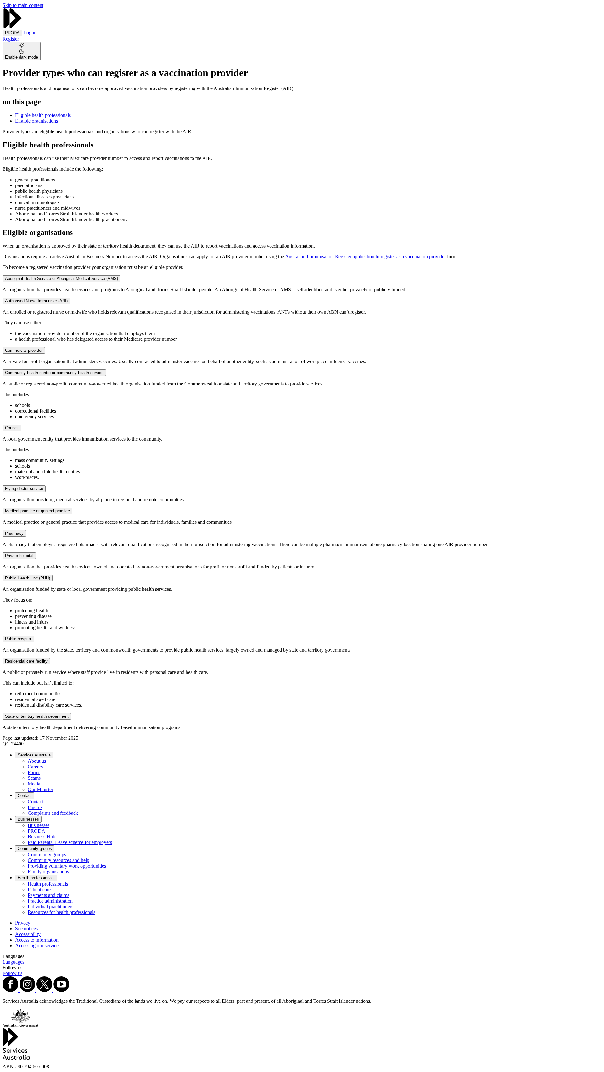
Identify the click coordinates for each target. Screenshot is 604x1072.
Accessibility (28, 934)
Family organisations (48, 871)
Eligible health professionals (43, 115)
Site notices (26, 928)
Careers (35, 766)
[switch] (22, 51)
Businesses (28, 819)
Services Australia (34, 755)
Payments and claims (48, 895)
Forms (34, 772)
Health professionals (36, 877)
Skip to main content (23, 5)
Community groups (35, 848)
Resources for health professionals (61, 912)
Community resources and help (58, 860)
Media (34, 783)
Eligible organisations (36, 120)
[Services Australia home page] (13, 26)
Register (11, 39)
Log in (29, 32)
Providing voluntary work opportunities (67, 866)
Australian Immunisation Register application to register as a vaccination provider (365, 256)
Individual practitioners (50, 906)
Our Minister (40, 789)
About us (37, 761)
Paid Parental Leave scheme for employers (70, 842)
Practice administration (50, 901)
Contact (25, 795)
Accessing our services (37, 945)
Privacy (22, 923)
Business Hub (41, 836)
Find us (35, 807)
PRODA (36, 831)
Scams (34, 778)
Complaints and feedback (53, 813)
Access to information (37, 940)
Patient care (39, 889)
